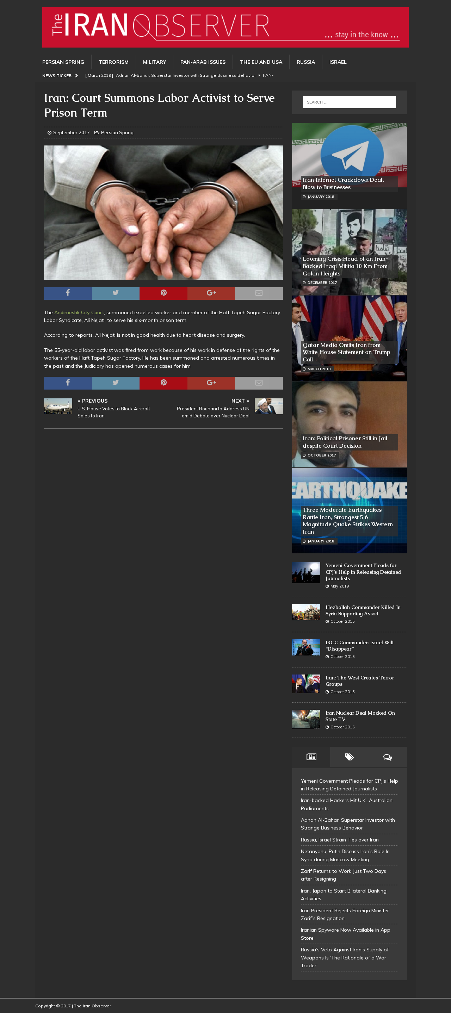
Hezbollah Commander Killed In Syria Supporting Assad (363, 610)
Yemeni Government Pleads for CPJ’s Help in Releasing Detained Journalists (363, 571)
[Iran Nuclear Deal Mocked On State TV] (306, 719)
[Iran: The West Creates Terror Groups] (306, 684)
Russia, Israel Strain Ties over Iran (340, 840)
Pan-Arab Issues (203, 62)
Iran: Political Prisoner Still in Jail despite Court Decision (345, 442)
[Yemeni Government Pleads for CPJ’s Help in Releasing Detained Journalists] (306, 572)
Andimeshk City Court (79, 312)
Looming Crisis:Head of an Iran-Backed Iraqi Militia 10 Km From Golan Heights (345, 266)
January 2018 (321, 196)
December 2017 (322, 282)
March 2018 (319, 369)
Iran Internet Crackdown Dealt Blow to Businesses (343, 183)
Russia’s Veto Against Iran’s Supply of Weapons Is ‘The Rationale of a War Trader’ (345, 957)
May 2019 (339, 586)
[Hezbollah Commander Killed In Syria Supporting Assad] (306, 612)
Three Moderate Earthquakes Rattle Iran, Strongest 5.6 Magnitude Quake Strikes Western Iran (348, 520)
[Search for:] (349, 102)
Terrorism (114, 62)
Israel (338, 62)
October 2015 (342, 621)
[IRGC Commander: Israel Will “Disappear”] (306, 647)
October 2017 (322, 455)
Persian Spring (63, 62)
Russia (306, 62)
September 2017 (71, 132)
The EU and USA (261, 62)
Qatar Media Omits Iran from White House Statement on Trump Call (346, 352)
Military (154, 62)
